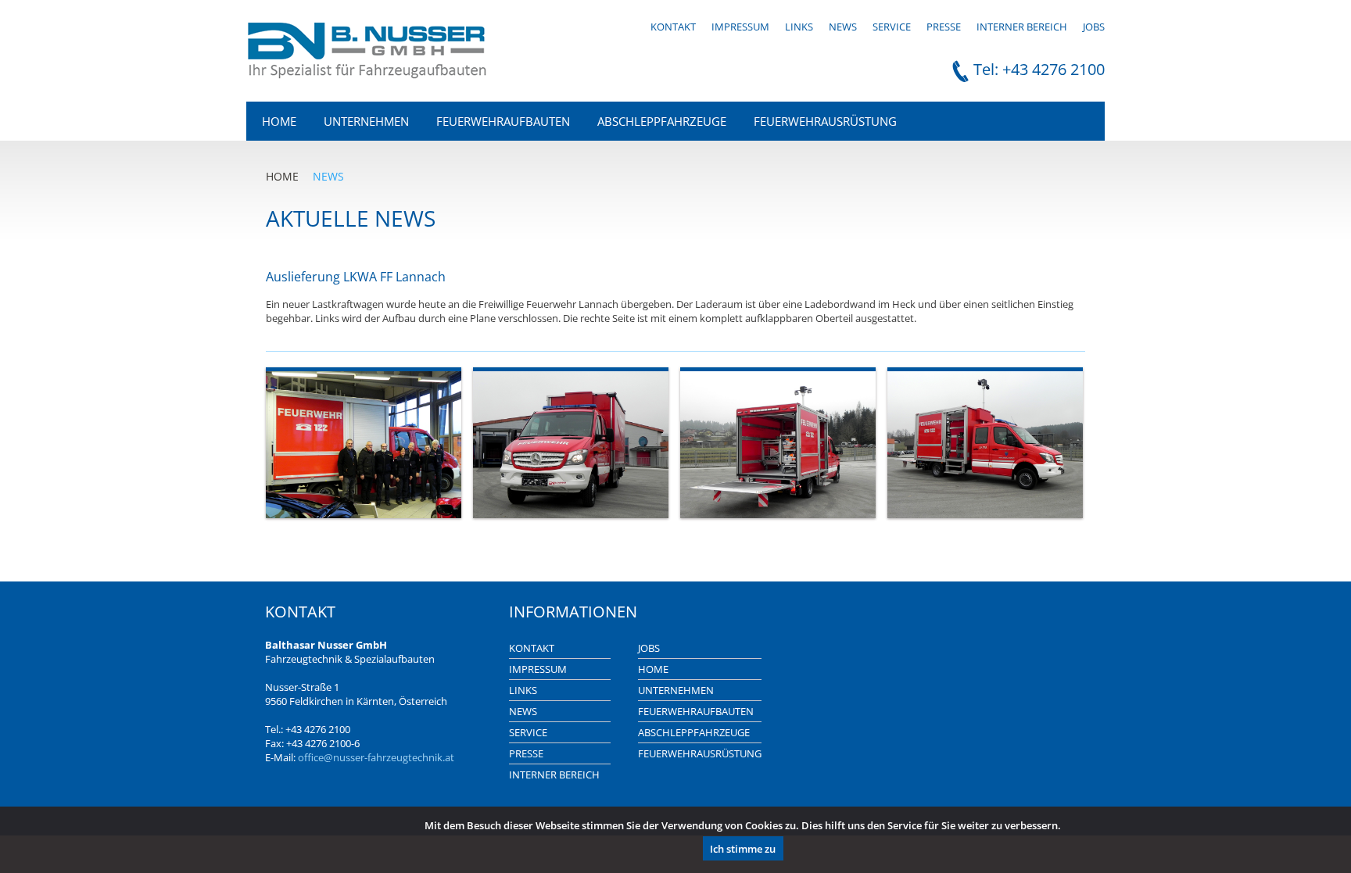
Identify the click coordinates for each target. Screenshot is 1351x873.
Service (892, 27)
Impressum (740, 27)
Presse (943, 27)
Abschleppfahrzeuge (661, 121)
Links (799, 27)
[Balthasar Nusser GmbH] (367, 74)
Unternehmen (366, 121)
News (843, 27)
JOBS (1094, 27)
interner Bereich (1022, 27)
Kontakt (673, 27)
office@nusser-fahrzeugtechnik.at (376, 757)
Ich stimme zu (743, 849)
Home (279, 121)
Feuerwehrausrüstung (825, 121)
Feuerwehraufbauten (503, 121)
